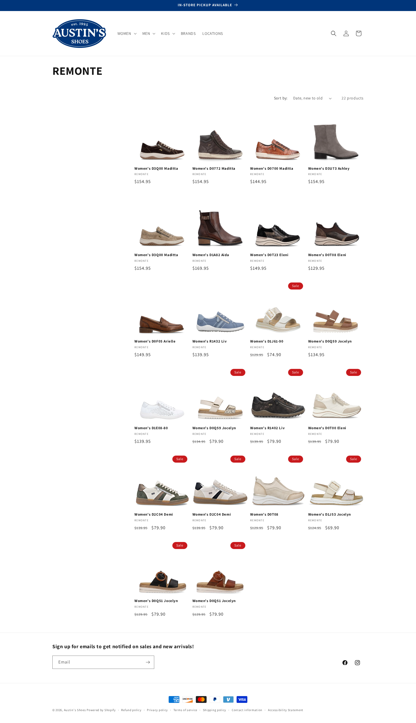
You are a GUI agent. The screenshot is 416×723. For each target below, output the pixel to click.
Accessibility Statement (285, 710)
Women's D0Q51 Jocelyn (156, 601)
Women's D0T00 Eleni (327, 428)
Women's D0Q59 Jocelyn (330, 341)
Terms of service (185, 710)
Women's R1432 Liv (209, 341)
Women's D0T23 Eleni (269, 255)
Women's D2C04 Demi (153, 514)
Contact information (247, 710)
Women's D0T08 (264, 514)
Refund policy (131, 710)
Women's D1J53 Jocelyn (329, 514)
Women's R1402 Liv (267, 428)
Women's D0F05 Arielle (155, 341)
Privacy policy (157, 710)
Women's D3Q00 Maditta (156, 168)
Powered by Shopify (101, 710)
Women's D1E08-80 (151, 428)
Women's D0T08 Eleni (327, 255)
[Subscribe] (147, 662)
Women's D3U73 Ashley (329, 168)
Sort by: (281, 98)
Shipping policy (214, 710)
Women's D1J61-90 (267, 341)
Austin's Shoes (75, 710)
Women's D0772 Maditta (214, 168)
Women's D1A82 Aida (210, 255)
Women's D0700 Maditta (271, 168)
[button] (126, 33)
